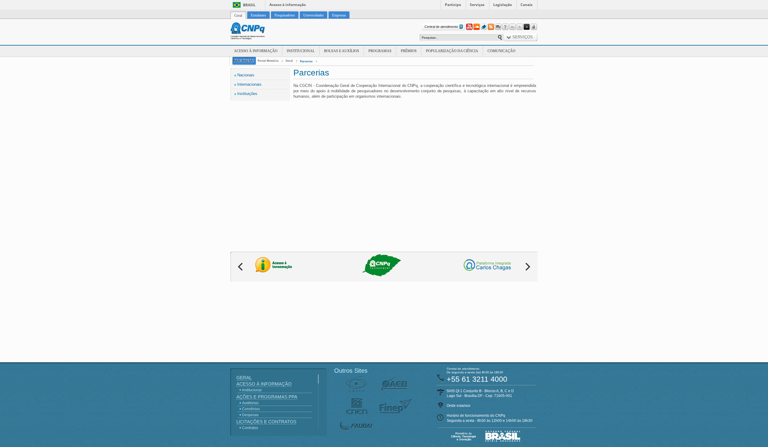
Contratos (250, 428)
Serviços (477, 4)
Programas (380, 51)
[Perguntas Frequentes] (505, 27)
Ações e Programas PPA (266, 396)
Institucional (301, 51)
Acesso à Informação (256, 51)
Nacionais (245, 75)
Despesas (250, 415)
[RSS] (491, 27)
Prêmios (409, 51)
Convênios (251, 409)
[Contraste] (527, 27)
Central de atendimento (441, 26)
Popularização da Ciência (452, 51)
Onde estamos (458, 406)
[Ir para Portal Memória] (255, 31)
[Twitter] (483, 27)
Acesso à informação (287, 4)
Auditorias (250, 403)
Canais (526, 4)
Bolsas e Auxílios (341, 51)
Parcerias (306, 61)
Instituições (247, 93)
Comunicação (501, 51)
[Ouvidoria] (498, 27)
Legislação (502, 4)
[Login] (534, 27)
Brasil (249, 4)
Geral (289, 60)
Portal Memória (268, 60)
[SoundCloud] (476, 27)
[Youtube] (469, 27)
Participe (453, 4)
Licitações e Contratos (266, 421)
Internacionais (249, 84)
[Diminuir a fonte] (519, 27)
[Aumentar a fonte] (512, 27)
